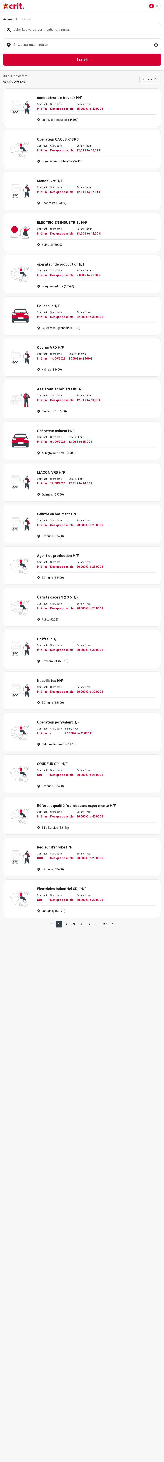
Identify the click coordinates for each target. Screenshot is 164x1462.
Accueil (8, 19)
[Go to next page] (113, 924)
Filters (147, 79)
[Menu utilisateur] (154, 6)
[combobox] (81, 46)
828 (104, 924)
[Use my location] (156, 45)
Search (82, 59)
